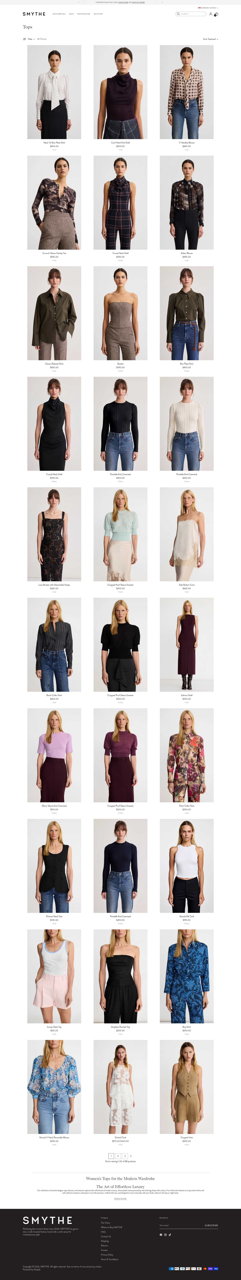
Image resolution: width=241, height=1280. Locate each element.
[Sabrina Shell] (186, 645)
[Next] (162, 2)
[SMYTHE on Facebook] (161, 1235)
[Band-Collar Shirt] (54, 645)
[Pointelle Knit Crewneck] (120, 424)
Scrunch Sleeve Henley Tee (54, 253)
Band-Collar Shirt (54, 695)
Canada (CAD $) (209, 8)
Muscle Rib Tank (186, 916)
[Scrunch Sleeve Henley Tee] (54, 203)
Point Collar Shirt (186, 805)
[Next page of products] (130, 1156)
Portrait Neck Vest (54, 916)
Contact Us (106, 1236)
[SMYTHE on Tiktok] (170, 1235)
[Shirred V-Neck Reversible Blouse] (54, 1087)
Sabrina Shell (186, 695)
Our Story (105, 1222)
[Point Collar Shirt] (186, 755)
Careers (104, 1250)
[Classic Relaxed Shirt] (54, 313)
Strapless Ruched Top (120, 1027)
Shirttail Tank (120, 1137)
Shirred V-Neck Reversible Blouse (54, 1137)
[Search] (178, 14)
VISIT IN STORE (138, 2)
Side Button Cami (187, 584)
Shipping (105, 1241)
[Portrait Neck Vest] (54, 866)
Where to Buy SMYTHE (111, 1227)
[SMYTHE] (34, 14)
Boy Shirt (187, 1027)
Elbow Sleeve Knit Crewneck (54, 805)
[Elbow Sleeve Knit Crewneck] (54, 755)
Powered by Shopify (31, 1269)
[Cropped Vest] (186, 1087)
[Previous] (79, 2)
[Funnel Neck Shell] (120, 203)
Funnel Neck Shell (120, 253)
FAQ (103, 1231)
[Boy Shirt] (186, 976)
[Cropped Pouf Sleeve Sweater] (120, 534)
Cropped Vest (187, 1137)
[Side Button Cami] (186, 534)
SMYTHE (44, 1266)
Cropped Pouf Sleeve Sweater (120, 584)
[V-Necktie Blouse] (186, 92)
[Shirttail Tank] (120, 1087)
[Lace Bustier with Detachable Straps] (54, 534)
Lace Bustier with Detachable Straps (54, 584)
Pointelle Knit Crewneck (120, 474)
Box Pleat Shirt (186, 363)
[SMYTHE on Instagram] (165, 1235)
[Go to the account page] (211, 14)
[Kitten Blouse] (186, 203)
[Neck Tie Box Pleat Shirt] (54, 92)
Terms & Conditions (109, 1259)
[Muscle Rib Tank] (186, 866)
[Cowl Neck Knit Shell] (120, 92)
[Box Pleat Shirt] (186, 313)
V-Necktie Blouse (186, 142)
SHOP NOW (123, 2)
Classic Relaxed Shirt (54, 363)
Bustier (120, 363)
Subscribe (211, 1225)
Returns (104, 1245)
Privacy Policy (107, 1254)
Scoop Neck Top (54, 1027)
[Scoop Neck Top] (54, 976)
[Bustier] (120, 313)
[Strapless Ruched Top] (120, 976)
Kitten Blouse (187, 253)
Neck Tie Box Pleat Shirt (54, 142)
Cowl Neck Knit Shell (120, 142)
